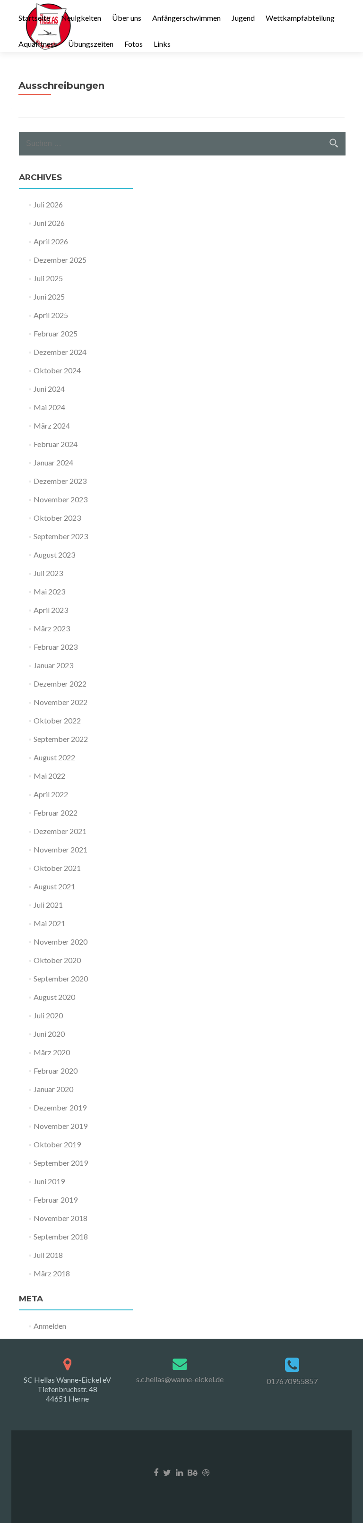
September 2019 (61, 1162)
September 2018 (61, 1236)
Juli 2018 (48, 1254)
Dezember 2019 (60, 1107)
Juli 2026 (48, 204)
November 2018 (60, 1217)
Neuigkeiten (81, 17)
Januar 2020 (53, 1088)
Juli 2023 (48, 572)
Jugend (243, 17)
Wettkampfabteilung (300, 17)
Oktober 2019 (57, 1144)
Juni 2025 (49, 296)
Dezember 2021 (60, 830)
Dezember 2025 (60, 259)
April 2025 (51, 314)
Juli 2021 (48, 904)
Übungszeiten (90, 43)
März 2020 (52, 1052)
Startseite (34, 17)
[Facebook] (156, 1471)
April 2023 (51, 609)
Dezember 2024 (60, 351)
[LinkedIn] (179, 1471)
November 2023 (60, 499)
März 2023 (52, 628)
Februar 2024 (56, 443)
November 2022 (60, 701)
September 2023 (61, 536)
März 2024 (52, 425)
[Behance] (193, 1471)
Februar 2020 (56, 1070)
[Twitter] (167, 1471)
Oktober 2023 (57, 517)
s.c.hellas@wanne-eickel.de (180, 1379)
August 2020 (54, 996)
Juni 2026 (49, 222)
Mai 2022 (49, 775)
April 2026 (51, 241)
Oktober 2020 (57, 959)
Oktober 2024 (57, 370)
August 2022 (54, 757)
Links (162, 43)
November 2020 (60, 941)
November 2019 (60, 1125)
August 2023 (54, 554)
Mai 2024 (49, 407)
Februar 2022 (56, 812)
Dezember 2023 (60, 480)
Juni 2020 (49, 1033)
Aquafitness (37, 43)
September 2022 (61, 738)
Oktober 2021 (57, 867)
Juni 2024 (49, 388)
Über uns (126, 17)
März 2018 (52, 1273)
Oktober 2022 (57, 720)
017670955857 (292, 1381)
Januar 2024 (53, 462)
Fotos (133, 43)
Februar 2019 (56, 1199)
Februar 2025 (56, 333)
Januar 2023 (53, 665)
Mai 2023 (49, 591)
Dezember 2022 (60, 683)
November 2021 (60, 849)
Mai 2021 (49, 923)
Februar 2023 (56, 646)
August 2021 (54, 886)
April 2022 (51, 794)
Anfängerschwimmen (186, 17)
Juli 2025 (48, 278)
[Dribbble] (205, 1471)
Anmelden (50, 1325)
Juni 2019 (49, 1181)
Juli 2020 (48, 1015)
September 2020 (61, 978)
